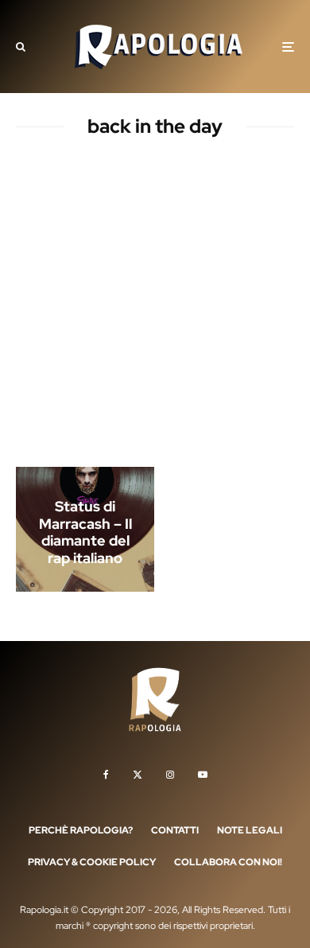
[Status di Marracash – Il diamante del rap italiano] (85, 529)
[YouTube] (202, 774)
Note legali (249, 830)
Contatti (175, 830)
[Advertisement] (155, 305)
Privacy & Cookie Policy (92, 862)
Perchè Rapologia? (81, 830)
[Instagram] (170, 774)
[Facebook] (106, 774)
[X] (137, 774)
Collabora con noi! (228, 862)
